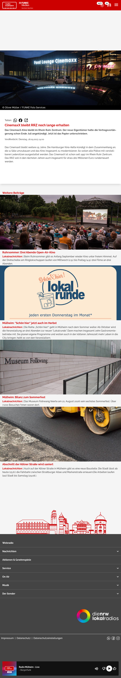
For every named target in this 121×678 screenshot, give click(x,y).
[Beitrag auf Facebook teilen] (20, 120)
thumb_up (114, 668)
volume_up (96, 669)
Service (6, 568)
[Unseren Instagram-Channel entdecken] (118, 638)
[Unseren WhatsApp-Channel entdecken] (108, 638)
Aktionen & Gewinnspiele (16, 559)
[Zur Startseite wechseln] (9, 5)
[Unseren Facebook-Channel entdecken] (113, 638)
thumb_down (104, 668)
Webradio (7, 542)
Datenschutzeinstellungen (47, 638)
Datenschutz (24, 638)
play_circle (109, 668)
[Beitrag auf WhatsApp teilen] (15, 120)
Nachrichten (9, 551)
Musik (5, 585)
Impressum (7, 638)
